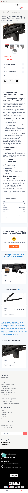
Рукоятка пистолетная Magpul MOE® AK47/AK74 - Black (12, 277)
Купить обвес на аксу (20, 331)
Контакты (4, 419)
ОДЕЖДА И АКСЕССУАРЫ (8, 393)
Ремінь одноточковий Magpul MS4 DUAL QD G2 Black (14, 310)
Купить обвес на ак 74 (16, 330)
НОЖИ (3, 382)
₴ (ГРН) (7, 1)
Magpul (5, 275)
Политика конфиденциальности (10, 403)
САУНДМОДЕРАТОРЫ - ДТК (9, 388)
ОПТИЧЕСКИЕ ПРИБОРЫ (8, 384)
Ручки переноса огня (11, 326)
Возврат (3, 416)
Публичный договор (6, 401)
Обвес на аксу (5, 334)
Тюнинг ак (5, 331)
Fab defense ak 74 (7, 328)
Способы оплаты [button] (10, 64)
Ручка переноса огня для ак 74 (8, 322)
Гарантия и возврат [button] (11, 71)
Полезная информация (7, 421)
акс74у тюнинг (15, 333)
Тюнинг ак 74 (11, 331)
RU (3, 1)
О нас (2, 410)
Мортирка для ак (13, 334)
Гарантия (3, 414)
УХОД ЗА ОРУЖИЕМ (6, 390)
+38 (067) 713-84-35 (7, 427)
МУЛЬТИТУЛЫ (5, 395)
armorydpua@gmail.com (7, 425)
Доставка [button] (8, 68)
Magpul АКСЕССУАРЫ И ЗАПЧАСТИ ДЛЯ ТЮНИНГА (14, 255)
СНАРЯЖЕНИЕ (5, 386)
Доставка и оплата (6, 412)
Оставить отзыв (14, 246)
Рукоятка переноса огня (11, 325)
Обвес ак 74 (8, 333)
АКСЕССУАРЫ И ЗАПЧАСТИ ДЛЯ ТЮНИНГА (13, 380)
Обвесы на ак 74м (6, 330)
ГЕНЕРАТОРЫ (5, 378)
